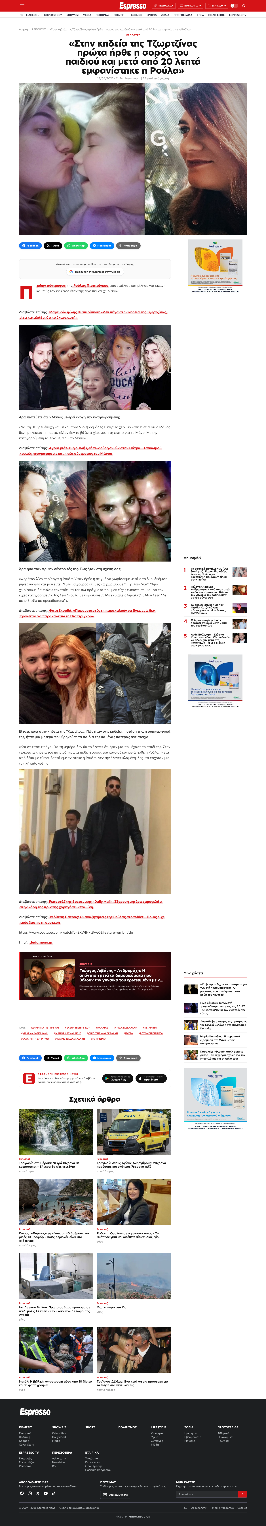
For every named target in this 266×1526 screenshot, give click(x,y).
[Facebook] (22, 1493)
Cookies (242, 1508)
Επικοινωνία (93, 1462)
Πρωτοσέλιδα (228, 1427)
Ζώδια (188, 1427)
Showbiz (59, 1427)
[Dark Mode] (234, 6)
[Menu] (22, 6)
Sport (90, 1427)
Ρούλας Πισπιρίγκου (90, 285)
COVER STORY (53, 15)
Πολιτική (24, 1437)
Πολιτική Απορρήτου (222, 1508)
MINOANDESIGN (139, 1516)
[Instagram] (30, 1493)
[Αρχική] (35, 1411)
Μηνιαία (189, 1440)
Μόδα (155, 1444)
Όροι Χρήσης (93, 1466)
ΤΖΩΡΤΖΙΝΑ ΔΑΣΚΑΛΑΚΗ (71, 1038)
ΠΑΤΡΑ (129, 1033)
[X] (38, 1493)
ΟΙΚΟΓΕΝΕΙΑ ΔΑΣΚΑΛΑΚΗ (103, 1033)
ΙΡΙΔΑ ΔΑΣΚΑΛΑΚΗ (126, 1027)
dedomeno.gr (41, 942)
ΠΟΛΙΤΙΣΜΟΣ (216, 15)
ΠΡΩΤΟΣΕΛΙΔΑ (183, 15)
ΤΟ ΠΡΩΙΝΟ (99, 1038)
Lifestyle (158, 1427)
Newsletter (59, 1462)
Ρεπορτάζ (25, 1433)
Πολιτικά (223, 1440)
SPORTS (152, 15)
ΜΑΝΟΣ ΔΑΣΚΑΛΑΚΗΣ (68, 1033)
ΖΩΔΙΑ (165, 15)
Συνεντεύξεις (27, 1462)
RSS (54, 1466)
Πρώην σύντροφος (51, 285)
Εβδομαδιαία (192, 1437)
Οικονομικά (225, 1437)
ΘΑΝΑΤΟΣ (103, 1027)
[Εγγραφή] (242, 1494)
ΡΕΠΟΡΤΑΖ (102, 15)
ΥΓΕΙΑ (200, 15)
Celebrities (59, 1433)
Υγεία (154, 1437)
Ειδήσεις (25, 1427)
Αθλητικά (223, 1433)
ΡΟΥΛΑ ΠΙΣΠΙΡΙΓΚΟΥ (151, 1033)
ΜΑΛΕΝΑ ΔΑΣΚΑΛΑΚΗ (35, 1033)
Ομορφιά (157, 1433)
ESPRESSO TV (237, 15)
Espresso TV (29, 1452)
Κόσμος (24, 1440)
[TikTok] (54, 1493)
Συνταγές (157, 1440)
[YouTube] (46, 1493)
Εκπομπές (25, 1458)
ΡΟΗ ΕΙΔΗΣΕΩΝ (29, 15)
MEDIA (87, 15)
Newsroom (132, 78)
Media (56, 1440)
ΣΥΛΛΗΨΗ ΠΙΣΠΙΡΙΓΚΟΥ (36, 1038)
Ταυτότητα (91, 1458)
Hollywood (59, 1437)
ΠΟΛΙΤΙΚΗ (120, 15)
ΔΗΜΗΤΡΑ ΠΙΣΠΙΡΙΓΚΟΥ (45, 1027)
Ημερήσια (190, 1433)
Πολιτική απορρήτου (98, 1470)
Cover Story (26, 1444)
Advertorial (59, 1458)
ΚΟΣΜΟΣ (136, 15)
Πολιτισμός (127, 1427)
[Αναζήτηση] (243, 6)
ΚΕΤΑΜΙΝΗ (150, 1027)
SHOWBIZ (72, 15)
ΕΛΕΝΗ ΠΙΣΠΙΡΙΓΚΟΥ (78, 1027)
